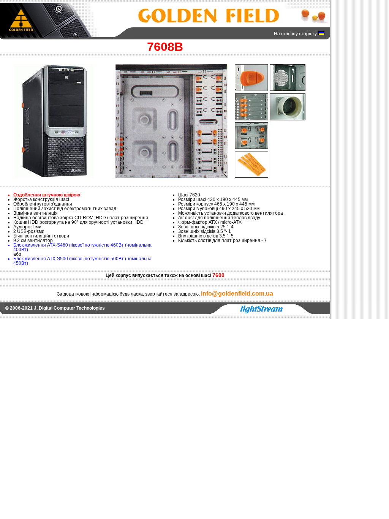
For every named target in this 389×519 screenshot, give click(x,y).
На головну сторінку (295, 33)
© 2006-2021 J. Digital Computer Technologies (55, 308)
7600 (218, 275)
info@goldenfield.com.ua (237, 293)
